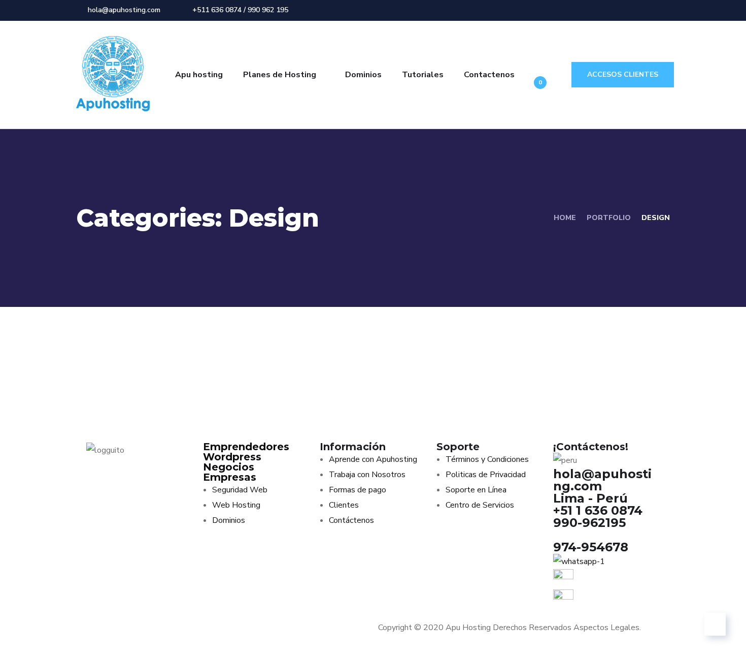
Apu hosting (199, 74)
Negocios (228, 467)
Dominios (363, 74)
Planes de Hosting (279, 74)
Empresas (229, 477)
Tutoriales (423, 74)
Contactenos (489, 74)
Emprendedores (246, 447)
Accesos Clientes (622, 74)
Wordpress (232, 457)
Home (565, 218)
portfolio (609, 218)
